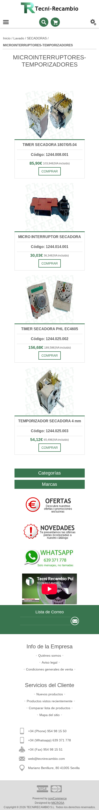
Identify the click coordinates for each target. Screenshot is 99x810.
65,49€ (48, 439)
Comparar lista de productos (49, 708)
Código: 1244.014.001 (49, 247)
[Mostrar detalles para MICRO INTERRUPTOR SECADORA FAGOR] (50, 207)
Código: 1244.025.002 (49, 339)
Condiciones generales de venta (49, 669)
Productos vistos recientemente (50, 701)
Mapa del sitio (49, 715)
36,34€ (48, 255)
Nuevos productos (49, 694)
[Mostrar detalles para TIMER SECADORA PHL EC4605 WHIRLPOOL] (50, 299)
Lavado (18, 38)
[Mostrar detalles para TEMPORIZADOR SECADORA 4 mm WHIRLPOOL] (50, 391)
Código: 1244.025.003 (49, 431)
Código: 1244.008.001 (49, 155)
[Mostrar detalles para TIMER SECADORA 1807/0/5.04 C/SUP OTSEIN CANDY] (50, 115)
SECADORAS (37, 38)
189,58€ (49, 347)
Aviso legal (49, 662)
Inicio (7, 38)
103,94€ (48, 163)
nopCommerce (57, 798)
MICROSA (57, 802)
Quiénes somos (49, 655)
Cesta (55, 22)
